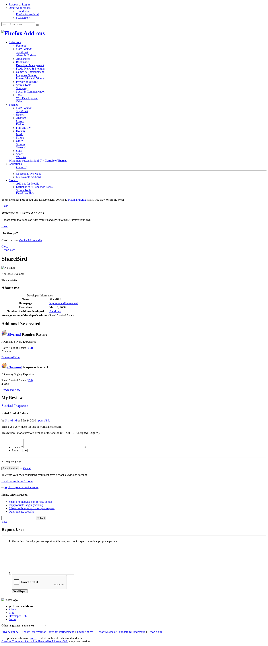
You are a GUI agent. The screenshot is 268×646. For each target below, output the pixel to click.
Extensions (15, 42)
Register (13, 4)
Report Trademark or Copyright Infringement (48, 631)
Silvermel (14, 334)
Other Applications (19, 7)
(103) (30, 380)
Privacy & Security (27, 81)
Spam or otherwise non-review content (31, 501)
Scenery (20, 144)
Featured (21, 45)
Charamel (14, 367)
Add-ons (33, 33)
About (12, 609)
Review (17, 447)
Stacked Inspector (14, 406)
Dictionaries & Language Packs (34, 186)
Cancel (27, 468)
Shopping (21, 88)
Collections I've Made (28, 173)
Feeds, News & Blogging (30, 68)
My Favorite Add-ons (28, 177)
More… (13, 180)
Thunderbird (23, 11)
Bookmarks (22, 62)
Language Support (26, 75)
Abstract (21, 117)
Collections (15, 163)
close (4, 521)
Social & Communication (30, 91)
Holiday (20, 131)
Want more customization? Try (38, 160)
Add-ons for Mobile (27, 183)
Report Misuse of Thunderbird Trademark (121, 631)
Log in (26, 4)
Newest (20, 114)
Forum (12, 619)
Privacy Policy (10, 631)
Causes (20, 121)
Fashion (20, 124)
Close (4, 205)
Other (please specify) (21, 511)
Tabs (19, 94)
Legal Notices (85, 631)
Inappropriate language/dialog (26, 505)
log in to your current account (21, 487)
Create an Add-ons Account (17, 481)
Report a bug (154, 631)
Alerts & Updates (26, 55)
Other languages (10, 625)
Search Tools (23, 85)
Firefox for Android (27, 14)
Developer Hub (25, 193)
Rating (17, 450)
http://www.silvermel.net (63, 303)
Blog (11, 612)
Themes (13, 104)
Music (19, 134)
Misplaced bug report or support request (32, 508)
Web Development (27, 98)
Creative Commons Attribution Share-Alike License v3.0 (34, 641)
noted (33, 638)
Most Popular (24, 48)
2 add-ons (55, 311)
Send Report (19, 591)
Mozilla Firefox (77, 199)
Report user (8, 249)
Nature (20, 137)
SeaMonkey (23, 17)
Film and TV (23, 127)
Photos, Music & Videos (30, 78)
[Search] (37, 25)
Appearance (23, 58)
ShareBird (11, 420)
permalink (44, 420)
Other (19, 101)
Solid (19, 150)
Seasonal (21, 147)
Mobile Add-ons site (30, 240)
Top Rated (22, 52)
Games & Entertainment (30, 71)
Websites (21, 157)
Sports (19, 154)
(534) (30, 347)
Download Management (30, 65)
